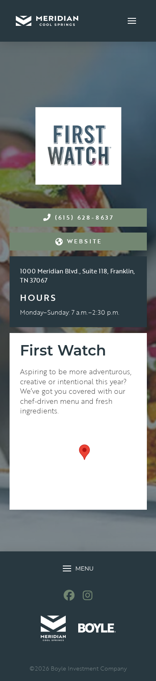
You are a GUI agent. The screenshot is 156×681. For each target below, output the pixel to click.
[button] (132, 21)
